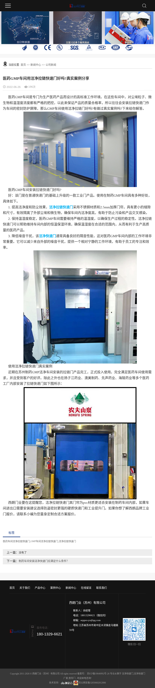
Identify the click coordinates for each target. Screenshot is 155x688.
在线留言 (86, 587)
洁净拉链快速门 (67, 541)
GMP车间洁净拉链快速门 (44, 541)
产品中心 (40, 587)
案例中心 (55, 587)
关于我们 (24, 587)
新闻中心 (35, 64)
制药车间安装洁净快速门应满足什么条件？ (44, 561)
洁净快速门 (127, 673)
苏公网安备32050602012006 (92, 682)
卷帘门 (72, 678)
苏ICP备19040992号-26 (98, 673)
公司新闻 (51, 64)
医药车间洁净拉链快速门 (16, 541)
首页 (23, 64)
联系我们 (101, 587)
